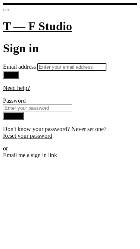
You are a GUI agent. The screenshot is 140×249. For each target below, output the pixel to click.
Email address (20, 66)
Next (11, 75)
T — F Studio (37, 26)
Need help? (16, 88)
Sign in (13, 116)
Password (14, 100)
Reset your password (27, 136)
